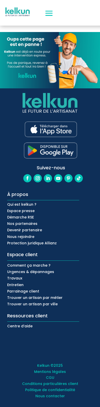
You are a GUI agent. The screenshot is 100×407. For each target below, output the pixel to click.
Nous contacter (50, 396)
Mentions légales (50, 371)
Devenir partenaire (24, 230)
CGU (50, 377)
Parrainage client (23, 291)
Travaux (14, 278)
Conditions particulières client (50, 383)
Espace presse (21, 210)
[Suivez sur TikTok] (79, 178)
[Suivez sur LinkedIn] (48, 178)
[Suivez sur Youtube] (58, 178)
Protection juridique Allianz (32, 243)
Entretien (15, 284)
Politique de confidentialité (50, 389)
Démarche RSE (20, 217)
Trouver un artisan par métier (35, 297)
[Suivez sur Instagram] (38, 178)
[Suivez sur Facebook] (27, 178)
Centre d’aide (20, 326)
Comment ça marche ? (29, 265)
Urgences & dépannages (30, 271)
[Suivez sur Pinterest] (68, 178)
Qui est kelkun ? (21, 204)
